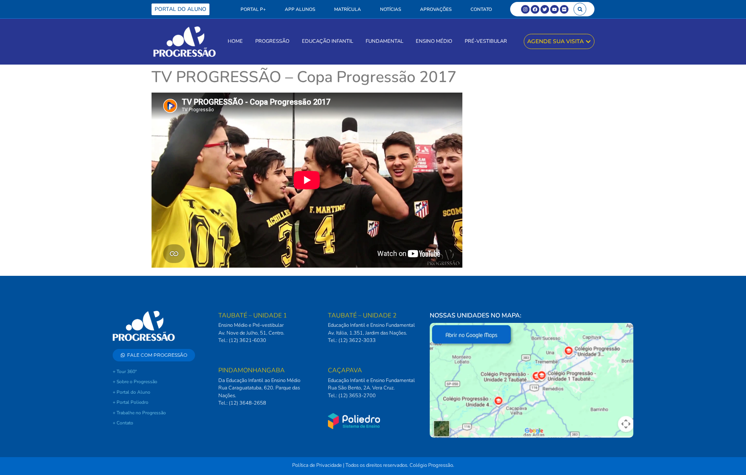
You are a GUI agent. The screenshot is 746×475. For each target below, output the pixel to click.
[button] (579, 9)
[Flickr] (564, 9)
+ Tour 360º (125, 371)
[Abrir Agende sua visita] (588, 41)
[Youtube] (554, 9)
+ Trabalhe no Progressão (139, 413)
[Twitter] (544, 9)
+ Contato (123, 423)
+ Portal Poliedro (130, 402)
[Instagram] (525, 9)
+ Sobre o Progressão (135, 382)
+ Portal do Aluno (131, 392)
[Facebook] (535, 9)
